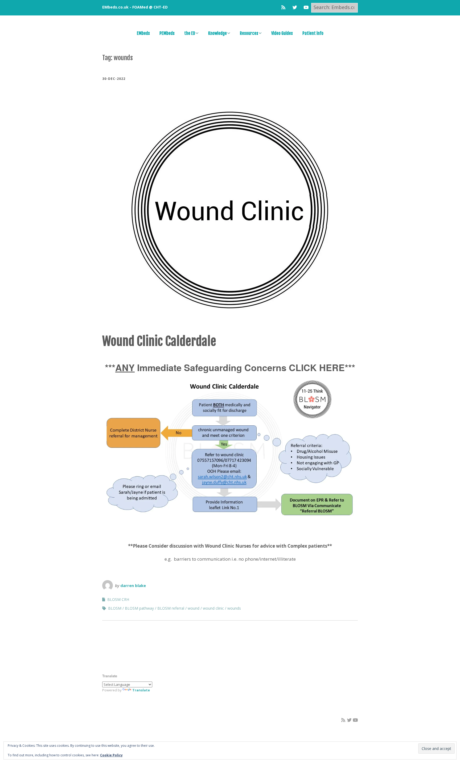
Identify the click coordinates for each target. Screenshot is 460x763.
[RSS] (285, 7)
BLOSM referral (170, 608)
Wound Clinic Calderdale (159, 341)
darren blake (133, 585)
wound (193, 608)
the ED (189, 33)
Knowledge (217, 33)
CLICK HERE (317, 367)
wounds (234, 608)
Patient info (312, 33)
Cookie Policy (111, 755)
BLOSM (114, 608)
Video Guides (282, 33)
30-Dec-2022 (113, 78)
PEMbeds (167, 33)
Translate (141, 690)
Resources (249, 33)
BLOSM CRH (118, 599)
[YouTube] (306, 7)
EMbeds (143, 33)
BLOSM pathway (139, 608)
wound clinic (213, 608)
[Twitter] (295, 7)
